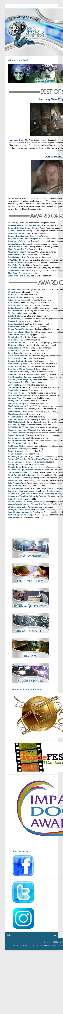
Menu (9, 935)
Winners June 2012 (18, 60)
